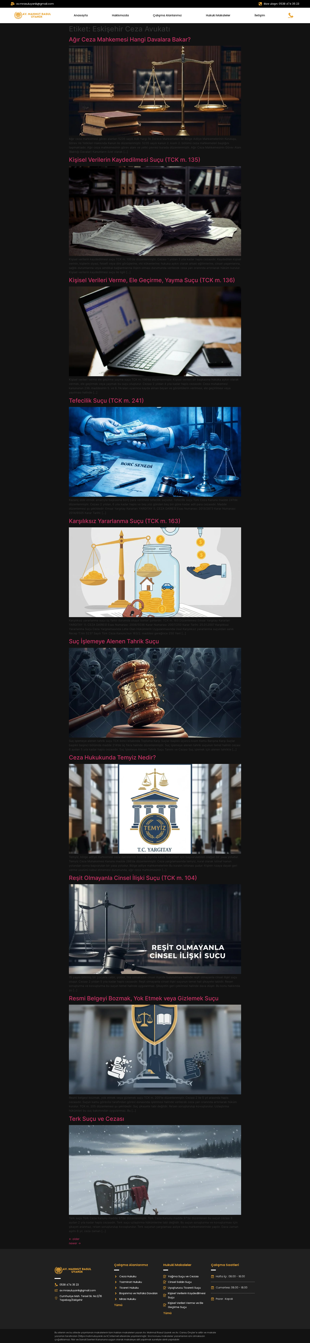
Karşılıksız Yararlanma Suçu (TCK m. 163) (124, 520)
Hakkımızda (120, 15)
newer (75, 1243)
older (74, 1239)
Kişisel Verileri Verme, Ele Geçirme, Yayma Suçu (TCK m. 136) (152, 280)
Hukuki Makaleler (218, 15)
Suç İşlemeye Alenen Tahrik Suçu (114, 641)
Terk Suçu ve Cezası (96, 1118)
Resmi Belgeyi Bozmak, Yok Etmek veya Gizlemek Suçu (144, 998)
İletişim (260, 15)
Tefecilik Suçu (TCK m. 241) (106, 400)
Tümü (118, 1305)
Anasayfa (81, 15)
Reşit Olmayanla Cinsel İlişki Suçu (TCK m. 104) (133, 877)
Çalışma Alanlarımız (167, 15)
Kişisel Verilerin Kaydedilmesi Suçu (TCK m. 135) (134, 159)
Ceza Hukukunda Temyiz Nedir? (112, 757)
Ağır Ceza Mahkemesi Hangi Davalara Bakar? (130, 39)
